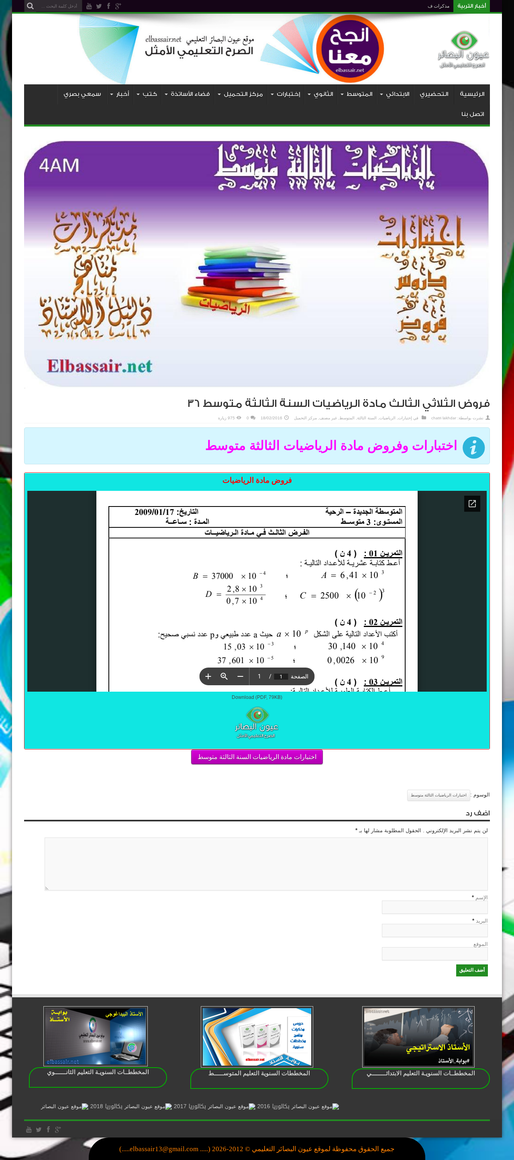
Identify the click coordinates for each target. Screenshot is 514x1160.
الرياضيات (387, 418)
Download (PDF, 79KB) (257, 697)
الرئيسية (472, 94)
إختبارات (405, 418)
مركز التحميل (305, 418)
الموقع (480, 944)
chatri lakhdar (443, 418)
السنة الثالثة (367, 418)
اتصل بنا (472, 114)
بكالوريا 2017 (232, 1106)
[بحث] (30, 6)
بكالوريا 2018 (149, 1106)
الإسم (481, 898)
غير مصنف (328, 418)
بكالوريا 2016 (316, 1106)
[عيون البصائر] (464, 64)
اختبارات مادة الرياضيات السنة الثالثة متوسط (257, 757)
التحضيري (434, 94)
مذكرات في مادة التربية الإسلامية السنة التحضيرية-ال (397, 6)
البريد (482, 921)
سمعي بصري (82, 94)
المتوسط (347, 418)
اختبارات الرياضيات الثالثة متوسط (439, 795)
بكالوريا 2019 (65, 1106)
